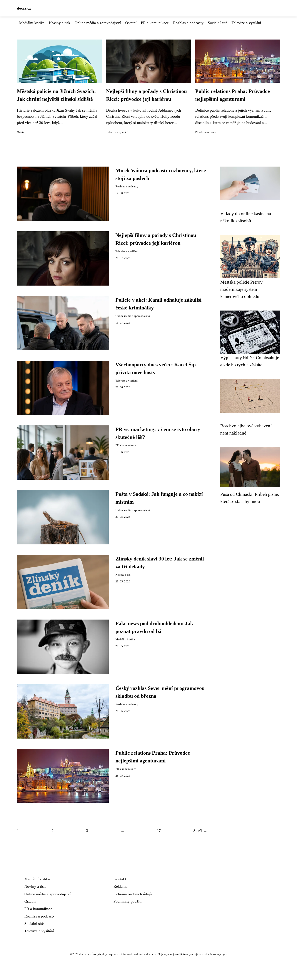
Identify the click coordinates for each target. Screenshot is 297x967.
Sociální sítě (217, 23)
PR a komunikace (155, 23)
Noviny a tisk (59, 23)
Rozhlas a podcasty (188, 23)
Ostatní (131, 23)
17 (159, 830)
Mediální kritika (32, 23)
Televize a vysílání (246, 23)
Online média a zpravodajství (98, 23)
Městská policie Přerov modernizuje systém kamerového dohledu (241, 289)
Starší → (200, 830)
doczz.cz (24, 8)
